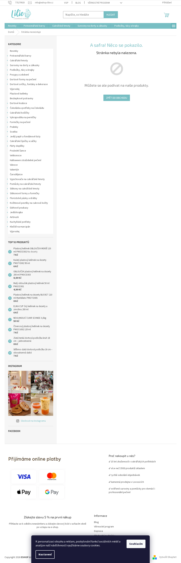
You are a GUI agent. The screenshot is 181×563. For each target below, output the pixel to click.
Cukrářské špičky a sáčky (23, 141)
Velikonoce (16, 155)
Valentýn (14, 169)
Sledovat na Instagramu (33, 421)
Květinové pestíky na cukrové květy (29, 203)
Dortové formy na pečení (23, 79)
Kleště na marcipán (20, 227)
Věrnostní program (104, 526)
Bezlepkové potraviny (21, 98)
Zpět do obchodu (116, 97)
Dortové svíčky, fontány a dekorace (29, 84)
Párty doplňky (17, 146)
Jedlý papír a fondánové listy (25, 136)
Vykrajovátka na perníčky (23, 117)
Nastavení (45, 554)
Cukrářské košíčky (19, 113)
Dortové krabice (18, 103)
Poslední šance (18, 151)
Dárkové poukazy (19, 208)
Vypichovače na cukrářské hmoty (27, 179)
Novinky (14, 51)
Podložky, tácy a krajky (22, 70)
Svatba (13, 132)
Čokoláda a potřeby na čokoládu (27, 108)
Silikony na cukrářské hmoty (24, 188)
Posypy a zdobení (19, 75)
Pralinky (14, 127)
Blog (78, 2)
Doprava (98, 531)
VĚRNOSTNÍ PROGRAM (99, 2)
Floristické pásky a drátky (23, 198)
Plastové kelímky (19, 93)
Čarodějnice (16, 174)
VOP (66, 2)
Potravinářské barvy (20, 56)
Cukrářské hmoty (19, 60)
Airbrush (14, 217)
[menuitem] (12, 26)
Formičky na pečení (20, 122)
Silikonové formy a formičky (24, 193)
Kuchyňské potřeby (20, 222)
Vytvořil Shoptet (167, 557)
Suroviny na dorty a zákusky (24, 65)
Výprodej (14, 89)
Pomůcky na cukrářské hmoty (25, 184)
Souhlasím (136, 544)
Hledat (110, 14)
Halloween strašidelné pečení (25, 160)
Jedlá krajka (16, 212)
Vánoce (14, 165)
